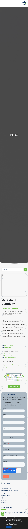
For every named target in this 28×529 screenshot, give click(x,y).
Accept (8, 527)
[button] (5, 377)
